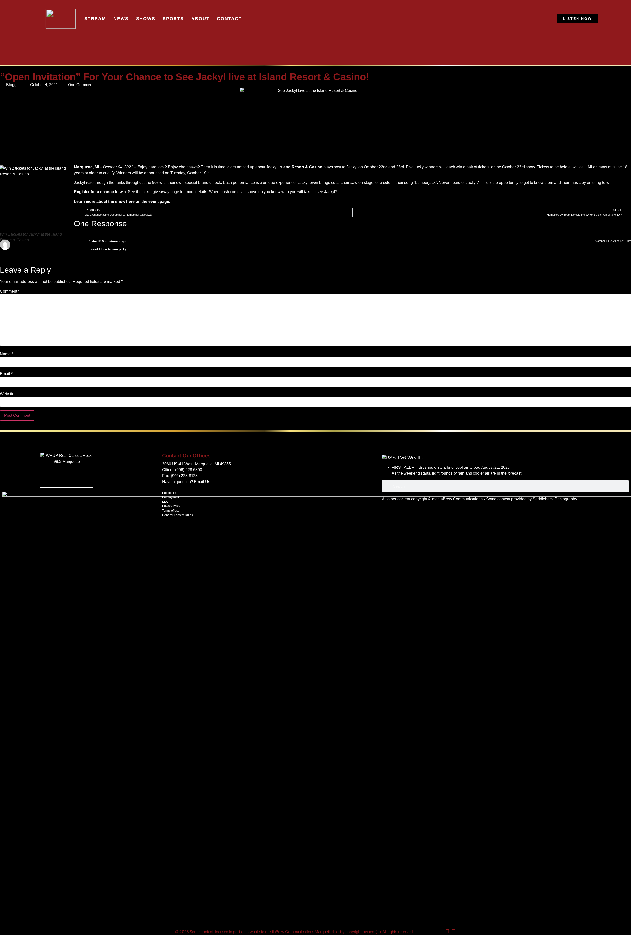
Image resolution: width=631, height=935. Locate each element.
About (200, 18)
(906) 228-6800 (188, 470)
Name (6, 354)
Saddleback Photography (555, 499)
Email (6, 374)
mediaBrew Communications (457, 499)
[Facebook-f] (453, 931)
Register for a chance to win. (100, 192)
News (121, 18)
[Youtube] (447, 931)
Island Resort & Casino (300, 167)
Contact (229, 18)
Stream (95, 18)
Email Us (202, 482)
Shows (145, 18)
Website (7, 394)
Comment (9, 291)
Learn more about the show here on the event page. (122, 201)
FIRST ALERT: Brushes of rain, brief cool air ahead (436, 467)
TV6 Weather (411, 457)
